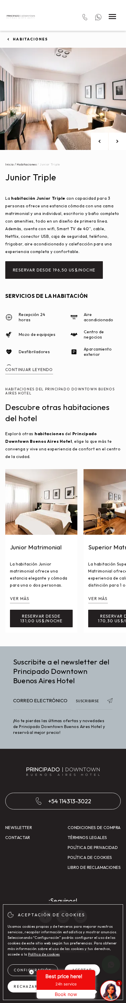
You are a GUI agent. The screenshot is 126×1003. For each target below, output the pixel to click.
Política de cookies (90, 857)
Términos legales (87, 837)
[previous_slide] (99, 141)
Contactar (17, 837)
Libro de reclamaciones (94, 867)
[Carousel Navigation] (108, 141)
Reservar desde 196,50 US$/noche (54, 270)
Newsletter (18, 827)
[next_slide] (117, 141)
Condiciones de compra (94, 827)
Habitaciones (30, 39)
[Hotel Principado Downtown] (21, 17)
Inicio (9, 164)
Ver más (20, 598)
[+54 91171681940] (98, 16)
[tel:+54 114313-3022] (85, 16)
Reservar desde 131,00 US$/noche (41, 618)
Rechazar (26, 986)
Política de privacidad (93, 847)
